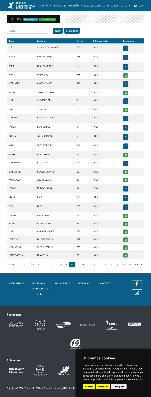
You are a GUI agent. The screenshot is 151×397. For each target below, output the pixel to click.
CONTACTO (125, 5)
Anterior (11, 264)
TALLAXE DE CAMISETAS (94, 5)
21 (100, 264)
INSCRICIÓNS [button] (74, 5)
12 (50, 264)
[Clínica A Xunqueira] (40, 370)
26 (130, 264)
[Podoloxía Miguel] (63, 370)
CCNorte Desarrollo (44, 388)
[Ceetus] (40, 324)
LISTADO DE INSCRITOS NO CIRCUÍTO (42, 289)
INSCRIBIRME (37, 294)
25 (124, 264)
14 (61, 264)
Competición (101, 40)
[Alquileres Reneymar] (63, 324)
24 (118, 264)
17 (77, 264)
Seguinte (139, 264)
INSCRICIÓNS (38, 283)
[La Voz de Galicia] (87, 324)
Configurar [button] (118, 386)
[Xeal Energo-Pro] (110, 324)
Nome (11, 40)
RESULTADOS (112, 5)
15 (66, 264)
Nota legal (59, 388)
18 (83, 264)
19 (89, 264)
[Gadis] (134, 324)
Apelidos (41, 40)
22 (106, 264)
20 (94, 264)
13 (55, 264)
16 (72, 264)
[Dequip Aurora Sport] (16, 370)
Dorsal (80, 40)
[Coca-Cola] (16, 324)
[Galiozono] (75, 343)
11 (44, 264)
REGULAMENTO (59, 5)
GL (140, 5)
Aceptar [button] (89, 386)
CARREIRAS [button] (44, 5)
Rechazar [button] (103, 386)
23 (112, 264)
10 (39, 264)
